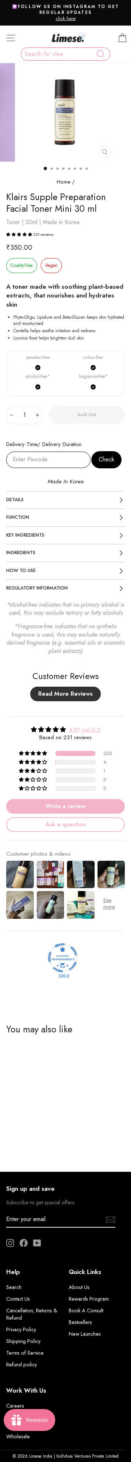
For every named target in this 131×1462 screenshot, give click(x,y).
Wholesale (18, 1436)
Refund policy (21, 1364)
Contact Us (18, 1298)
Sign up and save (30, 1188)
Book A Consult (86, 1310)
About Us (79, 1287)
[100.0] (62, 957)
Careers (15, 1405)
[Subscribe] (110, 1219)
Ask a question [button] (65, 824)
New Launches (85, 1334)
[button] (19, 234)
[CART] (122, 37)
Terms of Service (25, 1353)
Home (64, 181)
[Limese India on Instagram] (10, 1243)
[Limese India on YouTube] (37, 1243)
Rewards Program (89, 1298)
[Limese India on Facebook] (24, 1243)
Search (13, 1287)
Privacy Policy (21, 1329)
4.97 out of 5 (84, 730)
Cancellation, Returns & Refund (31, 1314)
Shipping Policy (23, 1341)
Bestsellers (80, 1322)
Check (106, 459)
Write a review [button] (65, 806)
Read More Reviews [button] (65, 694)
